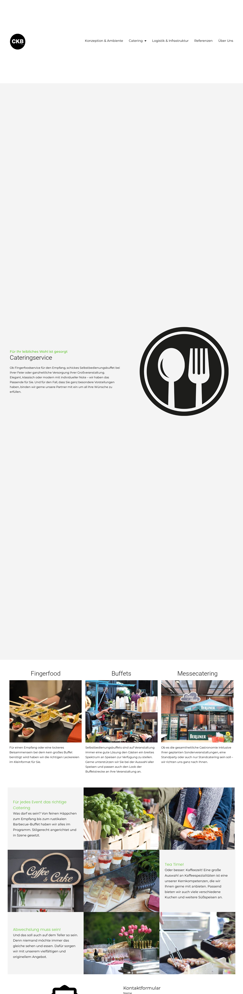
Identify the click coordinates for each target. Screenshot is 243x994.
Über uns (225, 41)
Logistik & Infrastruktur (170, 41)
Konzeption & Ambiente (104, 41)
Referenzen (203, 41)
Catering (136, 41)
